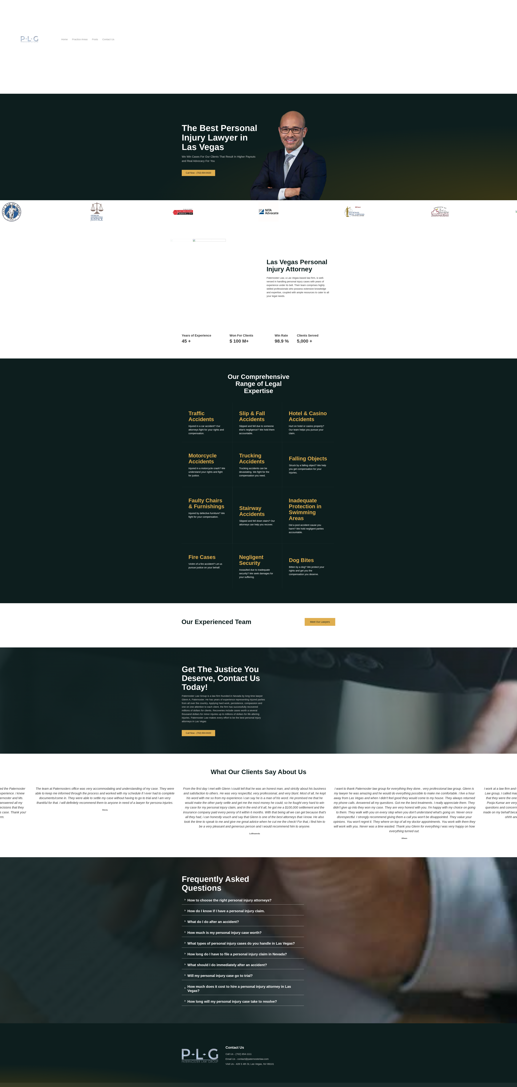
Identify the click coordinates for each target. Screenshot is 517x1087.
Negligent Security (251, 560)
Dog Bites (301, 560)
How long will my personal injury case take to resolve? (232, 1001)
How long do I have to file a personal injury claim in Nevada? (237, 954)
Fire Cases (202, 557)
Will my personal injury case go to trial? (220, 976)
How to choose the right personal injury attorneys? (229, 900)
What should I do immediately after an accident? (227, 965)
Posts (95, 39)
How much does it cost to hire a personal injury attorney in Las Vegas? (239, 989)
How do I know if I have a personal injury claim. (226, 911)
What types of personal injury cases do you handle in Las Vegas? (241, 943)
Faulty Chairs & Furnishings (206, 503)
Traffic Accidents (201, 416)
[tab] (243, 899)
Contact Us (108, 39)
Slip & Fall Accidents (252, 416)
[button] (181, 810)
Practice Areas (80, 39)
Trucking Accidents (252, 458)
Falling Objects (308, 458)
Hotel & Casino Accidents (308, 416)
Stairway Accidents (252, 511)
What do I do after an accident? (213, 922)
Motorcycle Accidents (202, 458)
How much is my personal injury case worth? (224, 933)
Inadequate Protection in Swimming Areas (305, 509)
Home (64, 39)
